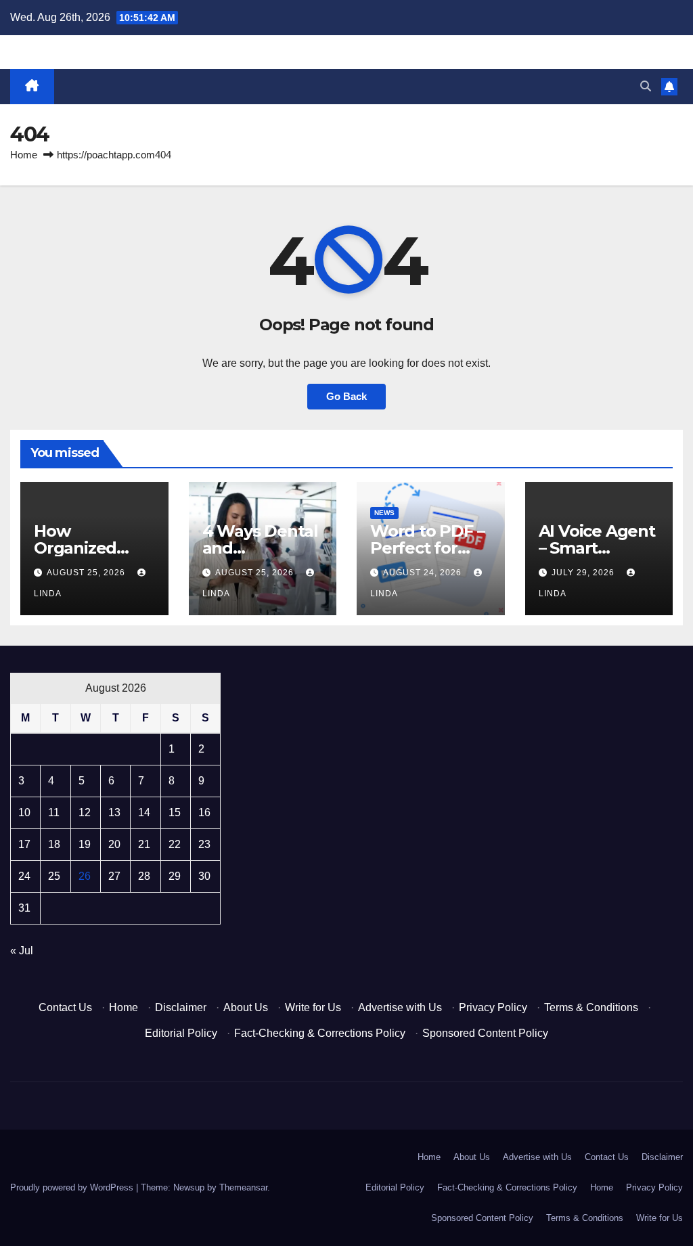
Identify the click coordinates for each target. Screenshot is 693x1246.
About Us (245, 1007)
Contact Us (65, 1007)
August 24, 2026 (423, 572)
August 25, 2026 (87, 572)
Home (23, 154)
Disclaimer (180, 1007)
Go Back (346, 396)
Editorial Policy (181, 1033)
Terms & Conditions (591, 1007)
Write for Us (313, 1007)
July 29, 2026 (584, 572)
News (384, 512)
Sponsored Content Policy (485, 1033)
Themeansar (243, 1187)
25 (54, 876)
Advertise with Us (400, 1007)
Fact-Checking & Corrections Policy (319, 1033)
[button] (645, 86)
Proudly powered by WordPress (73, 1187)
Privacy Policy (493, 1007)
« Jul (21, 950)
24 (24, 876)
